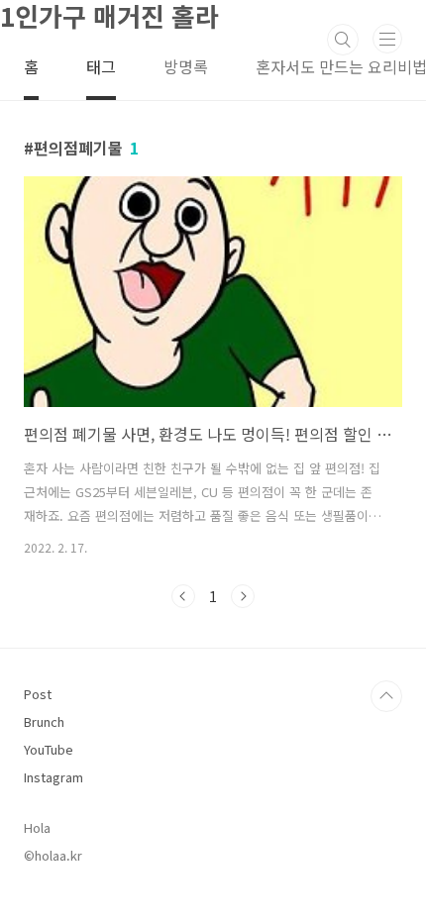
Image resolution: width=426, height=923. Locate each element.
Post (38, 693)
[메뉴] (387, 38)
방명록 (185, 66)
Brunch (44, 721)
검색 (343, 39)
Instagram (53, 777)
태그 (101, 66)
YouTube (48, 749)
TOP (386, 696)
